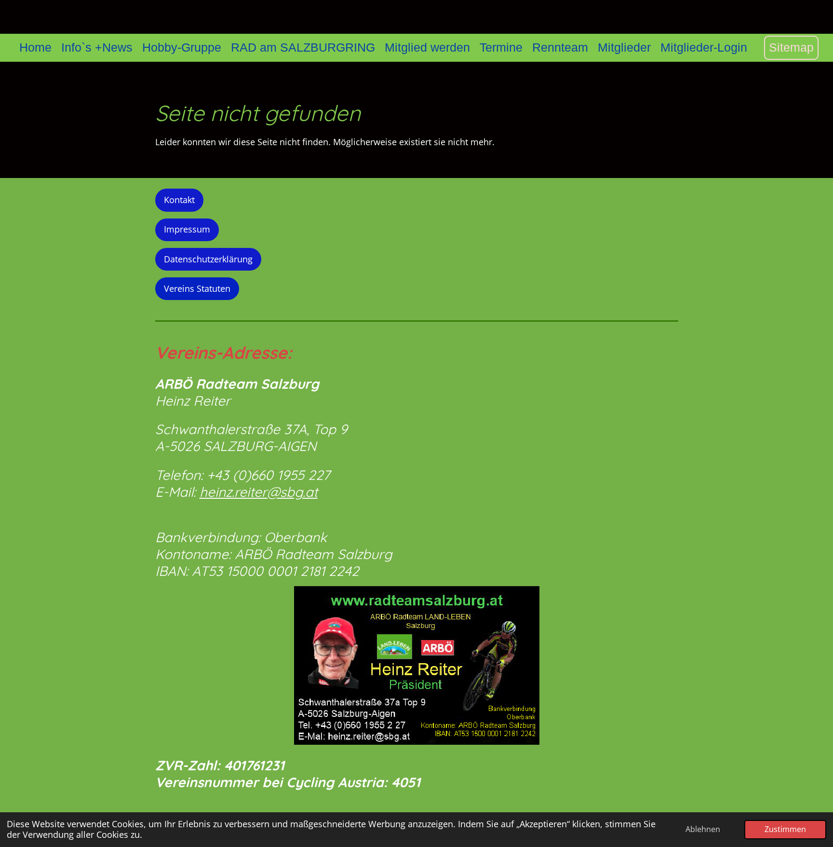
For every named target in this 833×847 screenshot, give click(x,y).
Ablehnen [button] (702, 829)
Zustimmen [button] (785, 829)
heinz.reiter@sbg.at (259, 491)
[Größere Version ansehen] (416, 665)
